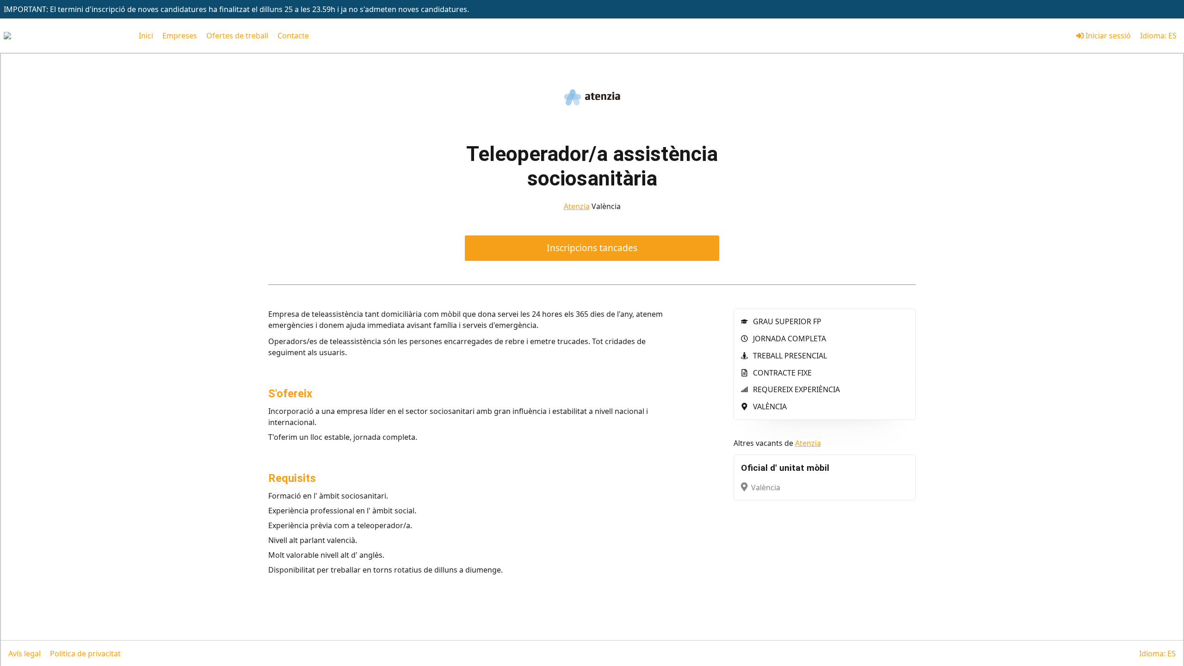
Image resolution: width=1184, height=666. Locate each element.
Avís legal (24, 653)
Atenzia (577, 206)
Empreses (179, 36)
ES (1172, 36)
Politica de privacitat (85, 653)
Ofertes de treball (237, 36)
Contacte (293, 36)
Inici (146, 36)
